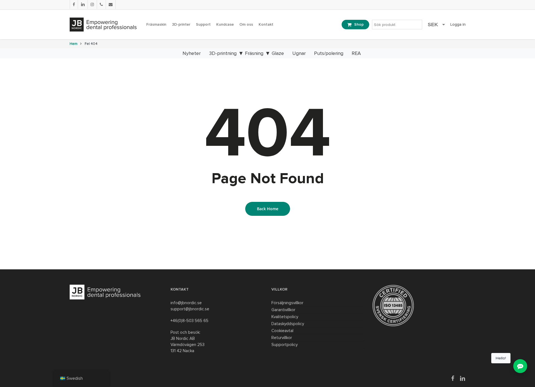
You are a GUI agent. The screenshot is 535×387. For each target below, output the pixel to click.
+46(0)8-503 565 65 (189, 320)
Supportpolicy (284, 344)
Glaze (278, 53)
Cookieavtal (282, 330)
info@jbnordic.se (186, 302)
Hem (73, 44)
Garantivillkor (283, 309)
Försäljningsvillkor (287, 302)
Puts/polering (328, 53)
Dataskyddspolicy (287, 323)
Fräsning (254, 53)
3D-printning (223, 53)
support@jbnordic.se (190, 308)
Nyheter (192, 53)
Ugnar (299, 53)
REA (356, 53)
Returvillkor (281, 337)
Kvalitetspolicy (284, 316)
